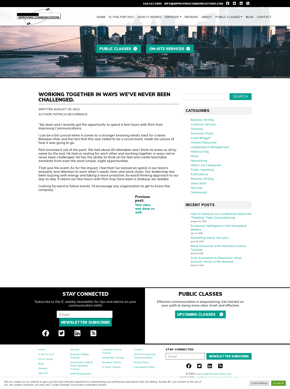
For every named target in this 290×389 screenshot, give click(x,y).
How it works (149, 17)
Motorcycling (200, 151)
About (206, 17)
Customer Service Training (112, 351)
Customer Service (203, 124)
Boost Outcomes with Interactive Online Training (218, 248)
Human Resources (203, 142)
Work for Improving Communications (145, 356)
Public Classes (227, 17)
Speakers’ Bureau (112, 362)
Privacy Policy (141, 362)
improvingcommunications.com (214, 373)
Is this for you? (121, 17)
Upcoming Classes (196, 314)
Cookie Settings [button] (259, 383)
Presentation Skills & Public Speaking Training (81, 366)
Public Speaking (202, 170)
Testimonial (199, 192)
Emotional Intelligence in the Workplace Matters (219, 227)
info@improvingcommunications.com (193, 3)
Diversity (197, 129)
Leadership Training (113, 357)
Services (172, 17)
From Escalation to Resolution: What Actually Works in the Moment (216, 259)
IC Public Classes (111, 366)
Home (101, 17)
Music (195, 156)
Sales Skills (198, 183)
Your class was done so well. (145, 208)
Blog (250, 17)
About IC (43, 373)
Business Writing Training (79, 356)
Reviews (191, 17)
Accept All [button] (278, 383)
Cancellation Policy (144, 366)
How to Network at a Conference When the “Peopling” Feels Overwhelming (221, 215)
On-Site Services (166, 48)
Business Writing (202, 120)
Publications (199, 174)
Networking (199, 160)
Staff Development (80, 373)
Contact (264, 17)
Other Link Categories (206, 165)
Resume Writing (202, 179)
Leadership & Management (210, 147)
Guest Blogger (201, 138)
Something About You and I (210, 238)
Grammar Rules (202, 133)
